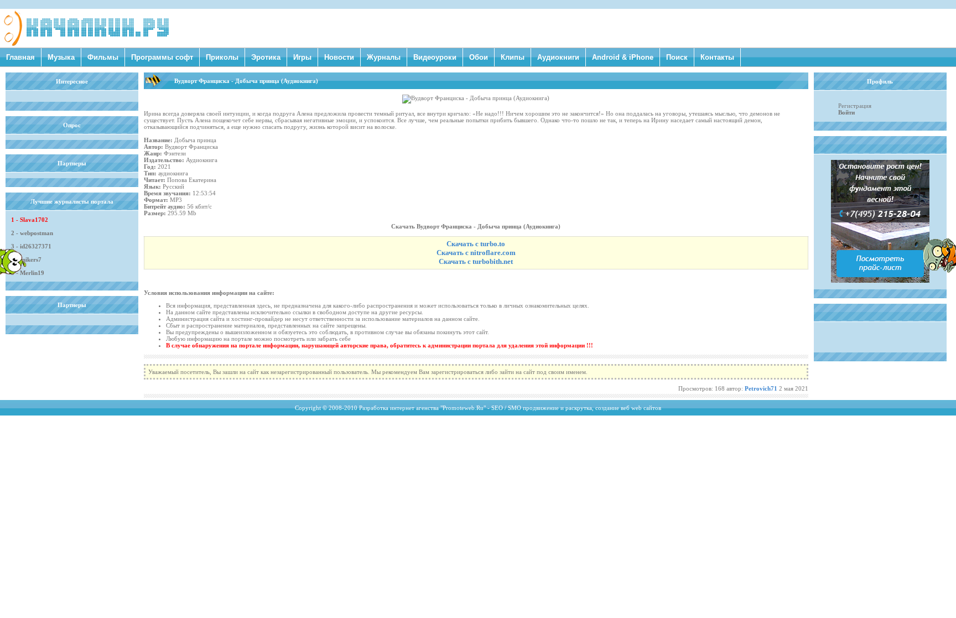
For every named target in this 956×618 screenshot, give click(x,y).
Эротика (265, 57)
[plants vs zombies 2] (939, 270)
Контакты (717, 57)
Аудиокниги (558, 57)
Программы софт (162, 57)
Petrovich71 (761, 388)
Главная (20, 57)
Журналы (384, 57)
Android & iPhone (622, 57)
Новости (339, 57)
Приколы (222, 57)
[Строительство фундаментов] (880, 280)
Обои (478, 57)
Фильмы (102, 57)
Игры (302, 57)
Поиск (677, 57)
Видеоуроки (434, 57)
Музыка (61, 57)
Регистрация (854, 105)
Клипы (512, 57)
